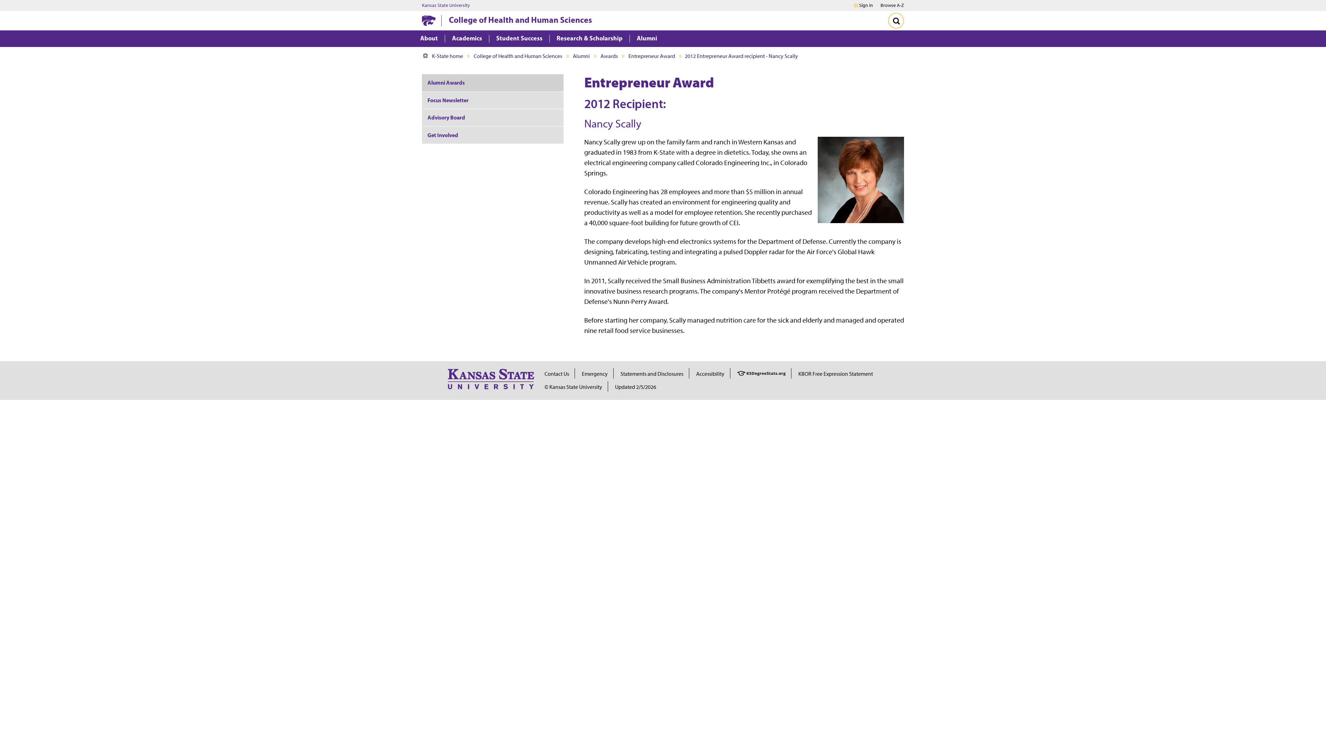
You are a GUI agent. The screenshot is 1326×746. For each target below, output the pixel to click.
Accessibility (710, 374)
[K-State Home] (429, 20)
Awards (609, 56)
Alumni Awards (446, 82)
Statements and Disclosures (652, 374)
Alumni (581, 56)
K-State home (447, 56)
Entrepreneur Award (651, 56)
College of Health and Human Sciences (520, 20)
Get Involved (442, 135)
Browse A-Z (892, 5)
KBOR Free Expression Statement (835, 374)
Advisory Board (446, 117)
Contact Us (557, 374)
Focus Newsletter (448, 100)
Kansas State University (446, 5)
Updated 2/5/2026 (635, 387)
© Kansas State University (573, 387)
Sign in (866, 5)
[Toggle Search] (896, 21)
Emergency (595, 374)
